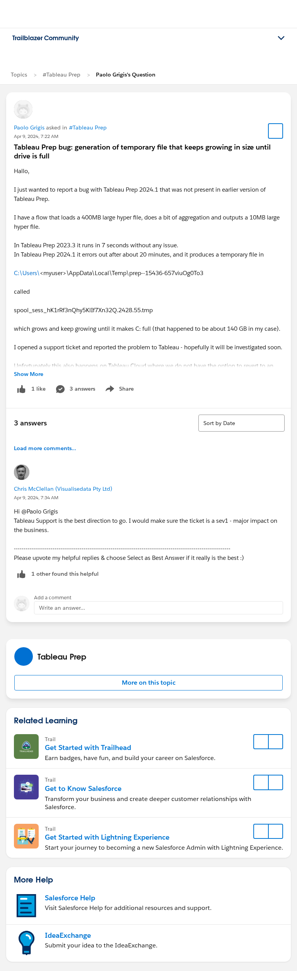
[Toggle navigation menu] (281, 38)
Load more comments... (45, 448)
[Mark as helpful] (21, 574)
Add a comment (53, 597)
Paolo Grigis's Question (125, 74)
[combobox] (241, 423)
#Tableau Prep (61, 74)
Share (118, 390)
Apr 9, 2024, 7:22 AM (36, 136)
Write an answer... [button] (62, 607)
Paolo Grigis (29, 127)
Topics (19, 74)
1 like (38, 388)
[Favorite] (276, 131)
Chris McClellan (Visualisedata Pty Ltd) (63, 488)
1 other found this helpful (65, 573)
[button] (148, 682)
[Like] (21, 389)
